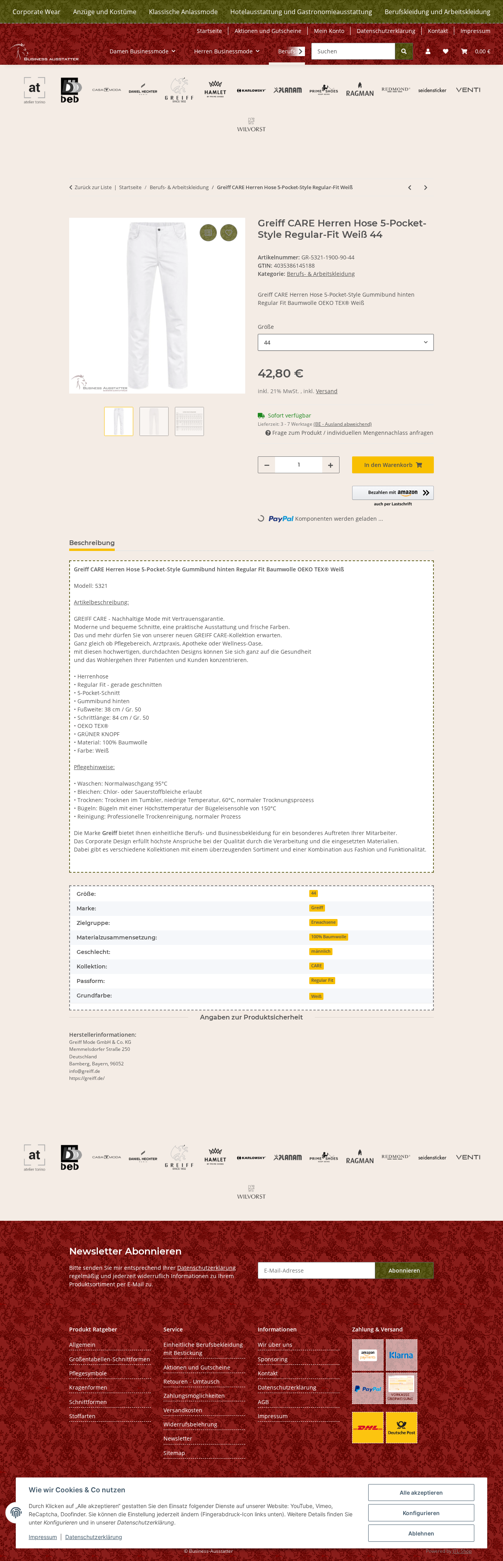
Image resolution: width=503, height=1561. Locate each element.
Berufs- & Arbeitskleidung (321, 273)
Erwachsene (323, 922)
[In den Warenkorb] (75, 213)
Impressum (43, 1537)
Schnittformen (88, 1402)
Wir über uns (275, 1344)
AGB (263, 1402)
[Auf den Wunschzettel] (228, 232)
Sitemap (174, 1453)
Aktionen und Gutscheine (268, 31)
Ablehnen (421, 1533)
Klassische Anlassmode (183, 11)
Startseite (209, 31)
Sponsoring (273, 1359)
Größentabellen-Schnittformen (109, 1359)
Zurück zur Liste (93, 187)
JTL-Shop (462, 1551)
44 (313, 893)
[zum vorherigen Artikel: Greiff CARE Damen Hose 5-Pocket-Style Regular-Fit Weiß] (410, 187)
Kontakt (438, 31)
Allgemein (82, 1344)
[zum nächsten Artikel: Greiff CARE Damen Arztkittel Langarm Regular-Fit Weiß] (426, 187)
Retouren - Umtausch (191, 1381)
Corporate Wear (37, 11)
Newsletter (177, 1438)
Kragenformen (88, 1387)
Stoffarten (82, 1416)
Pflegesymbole (88, 1373)
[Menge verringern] (266, 465)
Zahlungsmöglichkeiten (194, 1395)
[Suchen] (404, 51)
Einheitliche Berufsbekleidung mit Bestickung (203, 1349)
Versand (327, 391)
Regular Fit (322, 980)
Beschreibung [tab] (92, 543)
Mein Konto (329, 31)
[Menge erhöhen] (330, 465)
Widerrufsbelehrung (190, 1424)
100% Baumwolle (328, 936)
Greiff (317, 907)
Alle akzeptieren (421, 1492)
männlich (320, 951)
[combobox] (346, 342)
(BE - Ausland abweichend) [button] (343, 424)
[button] (428, 51)
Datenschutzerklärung (93, 1537)
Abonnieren (404, 1270)
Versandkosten (182, 1410)
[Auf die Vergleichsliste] (208, 232)
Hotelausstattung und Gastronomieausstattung (301, 11)
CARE (316, 965)
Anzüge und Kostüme (104, 11)
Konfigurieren (421, 1513)
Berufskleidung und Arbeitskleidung (437, 11)
